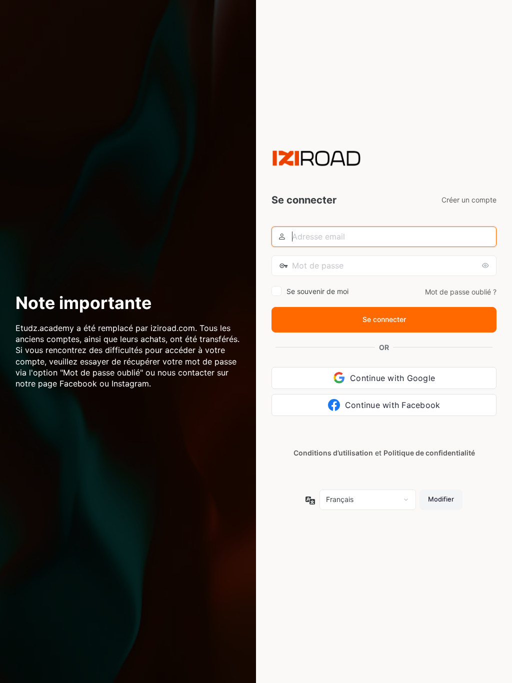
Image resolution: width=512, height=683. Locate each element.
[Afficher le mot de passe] (486, 266)
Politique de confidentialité (429, 452)
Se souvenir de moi (317, 291)
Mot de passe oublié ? (460, 292)
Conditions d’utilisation (333, 452)
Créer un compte (469, 200)
